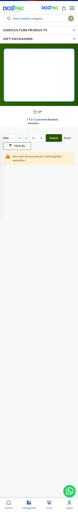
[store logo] (13, 8)
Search (54, 138)
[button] (17, 146)
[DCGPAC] (50, 7)
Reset (67, 138)
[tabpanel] (39, 169)
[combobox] (39, 18)
